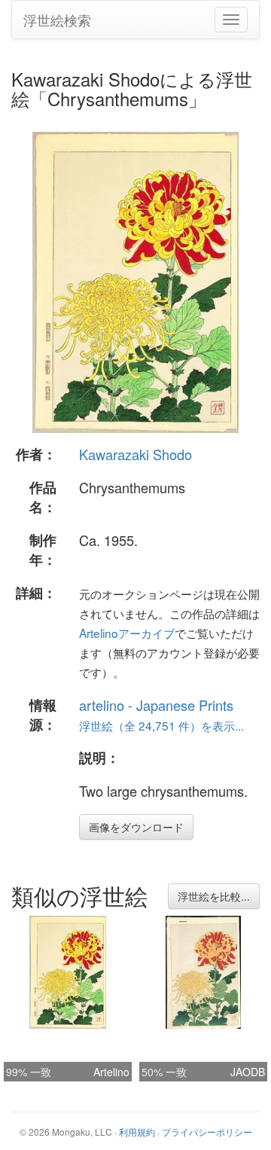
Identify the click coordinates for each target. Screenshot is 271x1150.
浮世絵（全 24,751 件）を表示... (161, 725)
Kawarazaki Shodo (135, 454)
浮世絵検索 (57, 19)
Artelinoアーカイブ (127, 632)
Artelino (111, 1071)
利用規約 (137, 1131)
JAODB (247, 1071)
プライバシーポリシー (207, 1131)
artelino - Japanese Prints (156, 705)
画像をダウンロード (136, 826)
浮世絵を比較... (214, 896)
